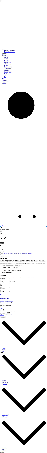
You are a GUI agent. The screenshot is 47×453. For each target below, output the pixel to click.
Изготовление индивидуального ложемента (9, 50)
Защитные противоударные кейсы (19, 253)
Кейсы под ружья (6, 60)
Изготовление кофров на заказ (8, 51)
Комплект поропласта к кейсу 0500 (4, 298)
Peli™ (2, 252)
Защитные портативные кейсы (8, 68)
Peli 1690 (1, 308)
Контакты (3, 78)
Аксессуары (3, 350)
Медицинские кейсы (4, 384)
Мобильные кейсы (6, 70)
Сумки (5, 77)
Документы (3, 451)
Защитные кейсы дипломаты (7, 71)
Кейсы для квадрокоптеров (5, 382)
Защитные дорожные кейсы (7, 69)
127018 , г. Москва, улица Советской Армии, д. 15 (6, 314)
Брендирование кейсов (4, 417)
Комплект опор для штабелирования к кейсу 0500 (6, 301)
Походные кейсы (6, 65)
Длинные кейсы (6, 58)
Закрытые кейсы (6, 63)
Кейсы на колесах (6, 59)
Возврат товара (5, 80)
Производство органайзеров (5, 415)
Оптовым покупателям (5, 81)
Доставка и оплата (5, 79)
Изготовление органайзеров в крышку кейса (9, 52)
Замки (5, 75)
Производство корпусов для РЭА (5, 414)
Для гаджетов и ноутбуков (7, 62)
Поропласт (5, 73)
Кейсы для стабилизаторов (5, 383)
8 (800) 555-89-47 (2, 315)
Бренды (2, 54)
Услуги (4, 49)
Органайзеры (6, 74)
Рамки (5, 76)
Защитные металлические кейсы (8, 66)
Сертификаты (4, 83)
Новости (4, 82)
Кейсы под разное (5, 253)
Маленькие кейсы (6, 56)
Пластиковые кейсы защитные (8, 67)
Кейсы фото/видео (6, 61)
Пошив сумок (3, 416)
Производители (3, 351)
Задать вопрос (4, 53)
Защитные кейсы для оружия (7, 72)
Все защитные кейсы (5, 55)
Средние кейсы (6, 57)
